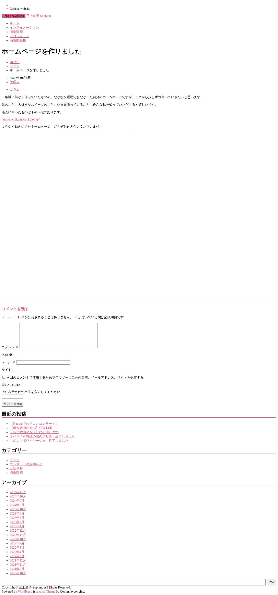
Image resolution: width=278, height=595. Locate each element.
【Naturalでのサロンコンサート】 (34, 423)
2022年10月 (18, 539)
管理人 (15, 82)
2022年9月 (17, 543)
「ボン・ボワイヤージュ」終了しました (39, 440)
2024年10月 (18, 496)
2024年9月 (17, 500)
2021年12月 (18, 560)
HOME (15, 62)
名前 (7, 354)
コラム (15, 66)
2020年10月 (18, 573)
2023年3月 (17, 517)
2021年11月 (18, 564)
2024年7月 (17, 505)
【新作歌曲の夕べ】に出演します (34, 432)
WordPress (25, 591)
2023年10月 (18, 509)
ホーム (15, 23)
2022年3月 (17, 556)
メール (8, 362)
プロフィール (19, 36)
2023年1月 (17, 526)
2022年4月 (17, 552)
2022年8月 (17, 547)
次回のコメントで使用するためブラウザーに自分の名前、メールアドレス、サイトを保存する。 (77, 377)
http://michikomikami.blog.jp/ (20, 119)
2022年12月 (18, 530)
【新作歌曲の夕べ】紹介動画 (31, 428)
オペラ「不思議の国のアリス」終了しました (42, 436)
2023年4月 (17, 513)
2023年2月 (17, 522)
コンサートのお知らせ (26, 464)
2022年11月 (18, 534)
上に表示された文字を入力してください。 (32, 392)
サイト (6, 369)
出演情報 (16, 468)
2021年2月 (17, 569)
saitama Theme (45, 591)
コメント (10, 347)
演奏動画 (16, 32)
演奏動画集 (18, 40)
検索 (272, 581)
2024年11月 (18, 492)
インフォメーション (24, 27)
